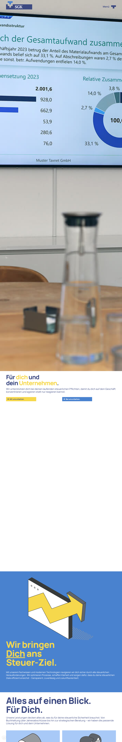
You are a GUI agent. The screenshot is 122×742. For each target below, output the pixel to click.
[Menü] (113, 7)
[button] (4, 738)
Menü (106, 6)
